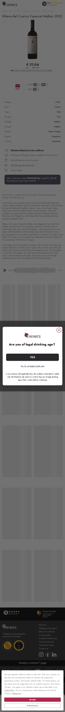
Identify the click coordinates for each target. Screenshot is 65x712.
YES (32, 357)
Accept (32, 700)
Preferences (32, 706)
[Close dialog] (59, 330)
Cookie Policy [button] (9, 690)
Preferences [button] (16, 693)
